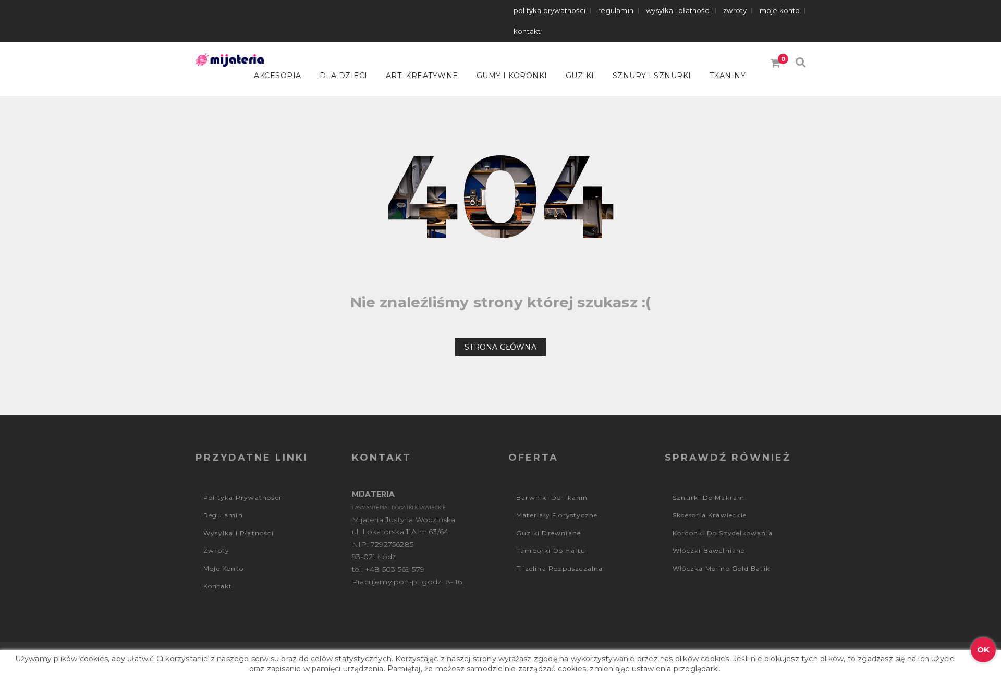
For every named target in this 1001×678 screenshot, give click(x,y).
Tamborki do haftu (550, 550)
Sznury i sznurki (652, 75)
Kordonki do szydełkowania (723, 533)
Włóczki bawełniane (709, 550)
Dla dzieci (344, 75)
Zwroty (735, 10)
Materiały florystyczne (556, 515)
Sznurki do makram (708, 497)
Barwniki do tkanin (552, 497)
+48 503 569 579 (394, 569)
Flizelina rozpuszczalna (559, 568)
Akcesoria (277, 75)
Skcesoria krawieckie (710, 515)
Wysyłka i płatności (678, 10)
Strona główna (500, 347)
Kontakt (527, 31)
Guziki (580, 75)
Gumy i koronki (512, 75)
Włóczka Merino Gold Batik (721, 568)
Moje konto (780, 10)
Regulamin (615, 10)
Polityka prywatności (549, 10)
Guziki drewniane (548, 533)
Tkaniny (728, 75)
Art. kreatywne (422, 75)
